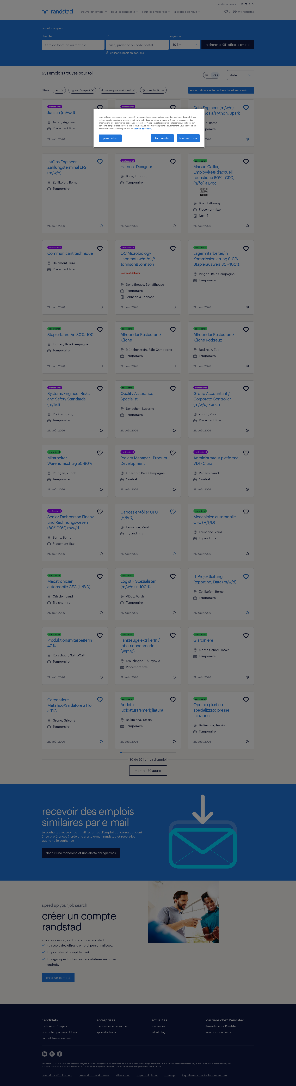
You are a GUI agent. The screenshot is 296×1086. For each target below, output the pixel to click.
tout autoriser (188, 138)
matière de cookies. (143, 128)
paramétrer (110, 138)
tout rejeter (162, 138)
